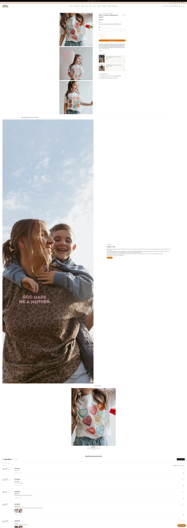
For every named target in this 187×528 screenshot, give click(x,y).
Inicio (100, 13)
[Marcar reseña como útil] (183, 473)
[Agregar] (124, 61)
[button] (71, 6)
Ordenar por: (175, 465)
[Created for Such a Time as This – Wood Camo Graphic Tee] (102, 59)
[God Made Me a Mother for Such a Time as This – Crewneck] (102, 67)
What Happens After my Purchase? (30, 117)
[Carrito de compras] (184, 6)
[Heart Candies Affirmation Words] (93, 417)
